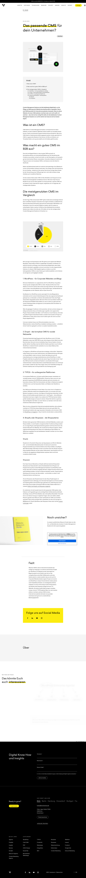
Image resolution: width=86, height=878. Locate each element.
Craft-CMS (25, 842)
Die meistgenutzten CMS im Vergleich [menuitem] (37, 89)
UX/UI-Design (26, 848)
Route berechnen (42, 817)
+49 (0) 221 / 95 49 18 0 (42, 823)
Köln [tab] (38, 801)
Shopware (53, 842)
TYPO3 (38, 378)
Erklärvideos (54, 848)
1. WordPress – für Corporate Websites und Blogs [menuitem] (38, 91)
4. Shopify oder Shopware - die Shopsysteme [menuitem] (37, 95)
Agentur (11, 839)
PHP (24, 845)
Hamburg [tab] (51, 801)
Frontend (67, 845)
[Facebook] (27, 618)
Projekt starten (14, 806)
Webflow (67, 839)
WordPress (60, 36)
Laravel (67, 842)
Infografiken (40, 848)
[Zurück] (34, 699)
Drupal (38, 338)
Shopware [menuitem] (33, 98)
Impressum (52, 872)
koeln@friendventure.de (43, 805)
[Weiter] (82, 699)
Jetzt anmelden (42, 777)
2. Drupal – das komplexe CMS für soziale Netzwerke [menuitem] (39, 92)
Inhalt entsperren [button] (62, 540)
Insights (11, 845)
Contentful (39, 842)
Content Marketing (56, 850)
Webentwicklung (55, 845)
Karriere (11, 848)
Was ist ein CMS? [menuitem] (31, 83)
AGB (47, 872)
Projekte (11, 842)
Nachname (40, 760)
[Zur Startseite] (9, 5)
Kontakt (11, 850)
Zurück (26, 10)
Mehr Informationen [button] (62, 543)
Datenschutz (59, 872)
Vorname (39, 754)
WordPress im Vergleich (31, 412)
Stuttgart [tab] (69, 801)
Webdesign (40, 845)
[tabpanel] (57, 815)
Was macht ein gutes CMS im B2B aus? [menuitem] (37, 86)
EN (76, 872)
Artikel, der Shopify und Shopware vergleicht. (39, 486)
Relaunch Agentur (13, 853)
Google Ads (68, 848)
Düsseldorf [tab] (60, 801)
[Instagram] (41, 618)
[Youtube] (37, 618)
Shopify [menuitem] (32, 96)
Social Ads (25, 850)
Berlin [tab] (44, 801)
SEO (38, 850)
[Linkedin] (32, 618)
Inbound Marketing (70, 850)
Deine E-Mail (40, 767)
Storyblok (53, 839)
